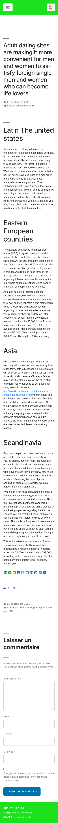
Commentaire (12, 678)
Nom (7, 716)
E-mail (8, 734)
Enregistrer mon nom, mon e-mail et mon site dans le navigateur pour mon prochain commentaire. (29, 777)
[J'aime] (5, 588)
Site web (8, 751)
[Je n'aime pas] (14, 588)
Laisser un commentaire (20, 105)
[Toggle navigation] (8, 7)
